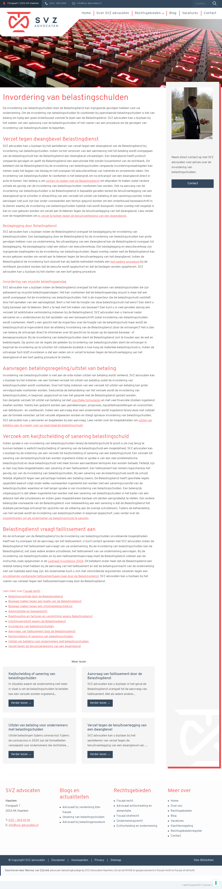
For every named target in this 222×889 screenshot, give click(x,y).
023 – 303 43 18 (19, 820)
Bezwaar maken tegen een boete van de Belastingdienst (45, 601)
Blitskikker (207, 860)
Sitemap (115, 860)
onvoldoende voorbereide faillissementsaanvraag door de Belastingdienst (51, 576)
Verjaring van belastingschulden (83, 817)
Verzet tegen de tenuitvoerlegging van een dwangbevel (44, 646)
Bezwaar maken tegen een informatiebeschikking (40, 606)
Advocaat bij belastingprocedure (83, 822)
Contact (210, 13)
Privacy (99, 860)
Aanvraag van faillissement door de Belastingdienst (41, 631)
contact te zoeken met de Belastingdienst (73, 181)
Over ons (176, 805)
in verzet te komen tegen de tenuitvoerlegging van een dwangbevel (82, 216)
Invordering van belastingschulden (31, 626)
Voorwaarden (79, 860)
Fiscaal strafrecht (128, 815)
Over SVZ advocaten (112, 13)
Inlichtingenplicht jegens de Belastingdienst (37, 621)
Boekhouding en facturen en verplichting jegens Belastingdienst (50, 616)
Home (86, 13)
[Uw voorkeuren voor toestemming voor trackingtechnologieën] (216, 883)
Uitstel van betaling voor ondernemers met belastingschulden (48, 641)
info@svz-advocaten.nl (24, 825)
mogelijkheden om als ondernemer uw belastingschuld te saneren (45, 518)
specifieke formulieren (86, 400)
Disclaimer (58, 860)
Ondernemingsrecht (130, 820)
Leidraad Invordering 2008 (65, 561)
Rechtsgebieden (148, 13)
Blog (173, 13)
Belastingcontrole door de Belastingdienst (35, 596)
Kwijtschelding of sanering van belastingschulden (40, 636)
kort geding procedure (124, 261)
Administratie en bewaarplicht (27, 611)
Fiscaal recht (31, 591)
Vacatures (190, 13)
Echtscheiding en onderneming (137, 825)
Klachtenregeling (182, 825)
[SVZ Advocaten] (32, 22)
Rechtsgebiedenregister (186, 830)
